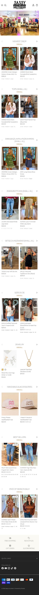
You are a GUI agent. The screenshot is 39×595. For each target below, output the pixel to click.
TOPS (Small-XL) (19, 89)
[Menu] (2, 5)
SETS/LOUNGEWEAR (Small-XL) (19, 241)
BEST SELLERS (19, 437)
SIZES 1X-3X (19, 293)
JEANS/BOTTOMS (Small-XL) (19, 191)
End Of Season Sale (19, 489)
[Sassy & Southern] (19, 5)
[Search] (6, 5)
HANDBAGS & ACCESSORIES (19, 387)
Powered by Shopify (20, 588)
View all (19, 44)
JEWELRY (19, 344)
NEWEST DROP (19, 41)
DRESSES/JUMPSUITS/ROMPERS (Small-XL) (19, 140)
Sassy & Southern (9, 588)
